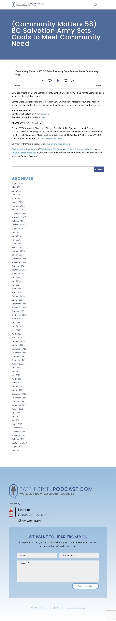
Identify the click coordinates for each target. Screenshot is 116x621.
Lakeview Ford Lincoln (58, 144)
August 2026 (17, 183)
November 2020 (19, 435)
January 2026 (17, 209)
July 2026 (16, 187)
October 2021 (18, 401)
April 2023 (16, 334)
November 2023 (19, 307)
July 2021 (16, 412)
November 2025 (19, 217)
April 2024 (16, 288)
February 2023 (18, 341)
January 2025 (17, 255)
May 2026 (16, 194)
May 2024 (16, 285)
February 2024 (18, 296)
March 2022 (17, 382)
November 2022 (19, 352)
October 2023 (18, 311)
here (43, 117)
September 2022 (19, 360)
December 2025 (19, 213)
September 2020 (19, 443)
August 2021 (17, 409)
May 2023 (16, 330)
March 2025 (17, 247)
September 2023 (19, 315)
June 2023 (16, 326)
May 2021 (16, 420)
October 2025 (18, 221)
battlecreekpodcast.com (49, 138)
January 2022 (17, 390)
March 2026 (17, 202)
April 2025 (16, 243)
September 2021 (19, 405)
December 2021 (19, 394)
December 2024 (19, 258)
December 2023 (19, 303)
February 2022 (18, 386)
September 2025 (19, 224)
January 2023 (17, 345)
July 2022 (16, 367)
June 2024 (16, 281)
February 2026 (18, 206)
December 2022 (19, 349)
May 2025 (16, 240)
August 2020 (17, 446)
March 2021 (17, 424)
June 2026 (16, 191)
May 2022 (16, 375)
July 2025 (16, 232)
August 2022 (17, 364)
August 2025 (17, 228)
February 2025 (18, 251)
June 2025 (16, 236)
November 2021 (19, 397)
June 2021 (16, 416)
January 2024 (17, 300)
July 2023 (16, 322)
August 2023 (17, 318)
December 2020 (19, 431)
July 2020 (16, 450)
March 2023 (17, 337)
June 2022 (16, 371)
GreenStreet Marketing (76, 608)
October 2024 (18, 266)
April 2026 (16, 198)
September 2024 (19, 270)
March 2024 (17, 292)
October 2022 (18, 356)
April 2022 (16, 379)
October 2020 (18, 439)
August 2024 (17, 273)
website (44, 114)
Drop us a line (85, 586)
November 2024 (19, 262)
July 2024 (16, 277)
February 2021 (18, 427)
